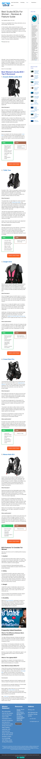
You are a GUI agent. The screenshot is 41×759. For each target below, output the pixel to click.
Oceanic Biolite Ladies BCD (12, 77)
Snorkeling (20, 716)
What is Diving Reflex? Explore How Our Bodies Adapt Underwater (35, 109)
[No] (39, 756)
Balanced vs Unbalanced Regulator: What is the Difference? (35, 83)
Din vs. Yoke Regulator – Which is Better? (36, 89)
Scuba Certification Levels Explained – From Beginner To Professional (35, 116)
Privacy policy (22, 757)
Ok (17, 757)
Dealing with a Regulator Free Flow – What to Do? (36, 72)
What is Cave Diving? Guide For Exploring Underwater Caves (35, 102)
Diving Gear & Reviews (20, 714)
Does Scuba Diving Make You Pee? (36, 93)
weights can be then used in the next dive (16, 316)
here (36, 59)
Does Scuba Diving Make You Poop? (36, 97)
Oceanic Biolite (11, 689)
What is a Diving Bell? (36, 121)
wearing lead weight (16, 202)
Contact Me (18, 723)
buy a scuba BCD (9, 600)
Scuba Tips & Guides (20, 710)
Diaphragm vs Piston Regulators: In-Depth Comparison (34, 77)
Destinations (20, 712)
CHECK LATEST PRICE (14, 164)
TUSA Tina (6, 696)
